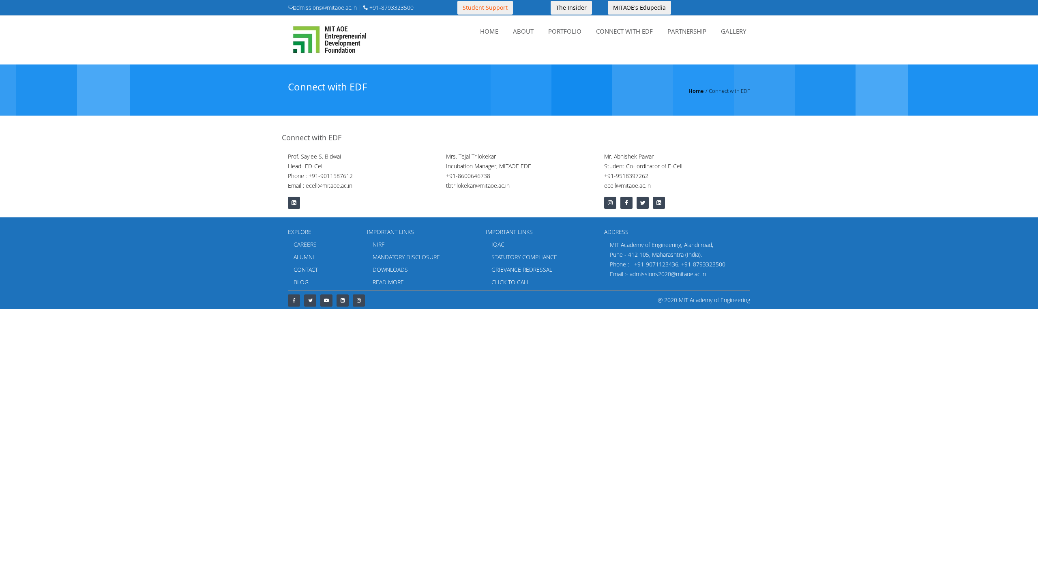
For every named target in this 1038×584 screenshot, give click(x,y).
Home (695, 90)
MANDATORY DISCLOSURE (406, 257)
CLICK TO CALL (510, 282)
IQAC (497, 244)
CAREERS (305, 244)
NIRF (378, 244)
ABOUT (523, 31)
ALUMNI (304, 257)
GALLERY (733, 31)
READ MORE (388, 282)
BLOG (301, 282)
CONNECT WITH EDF (624, 31)
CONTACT (306, 269)
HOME (489, 31)
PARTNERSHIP (686, 31)
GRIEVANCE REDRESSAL (521, 269)
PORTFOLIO (564, 31)
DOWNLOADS (390, 269)
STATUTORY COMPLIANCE (524, 257)
